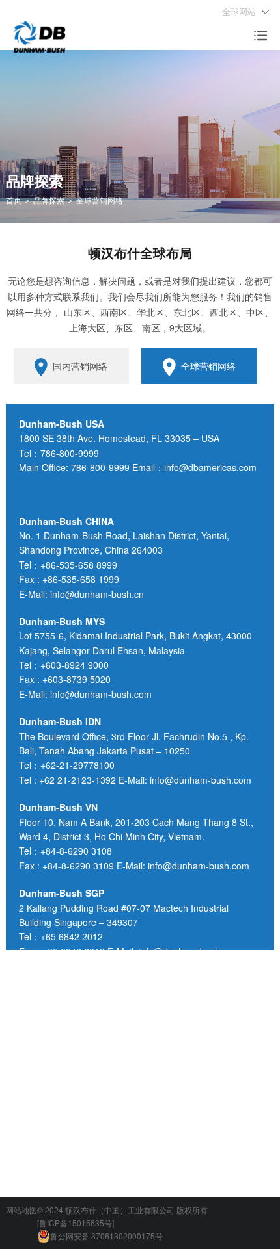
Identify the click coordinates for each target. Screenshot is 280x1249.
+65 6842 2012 (71, 936)
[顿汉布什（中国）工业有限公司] (39, 34)
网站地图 (21, 1209)
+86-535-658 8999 (78, 564)
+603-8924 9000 (74, 664)
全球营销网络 (208, 365)
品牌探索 (48, 199)
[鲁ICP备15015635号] (75, 1222)
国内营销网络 (80, 365)
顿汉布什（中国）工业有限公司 (120, 1209)
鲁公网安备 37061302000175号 (106, 1235)
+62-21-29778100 (77, 764)
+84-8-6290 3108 (76, 850)
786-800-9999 (69, 452)
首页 (13, 199)
